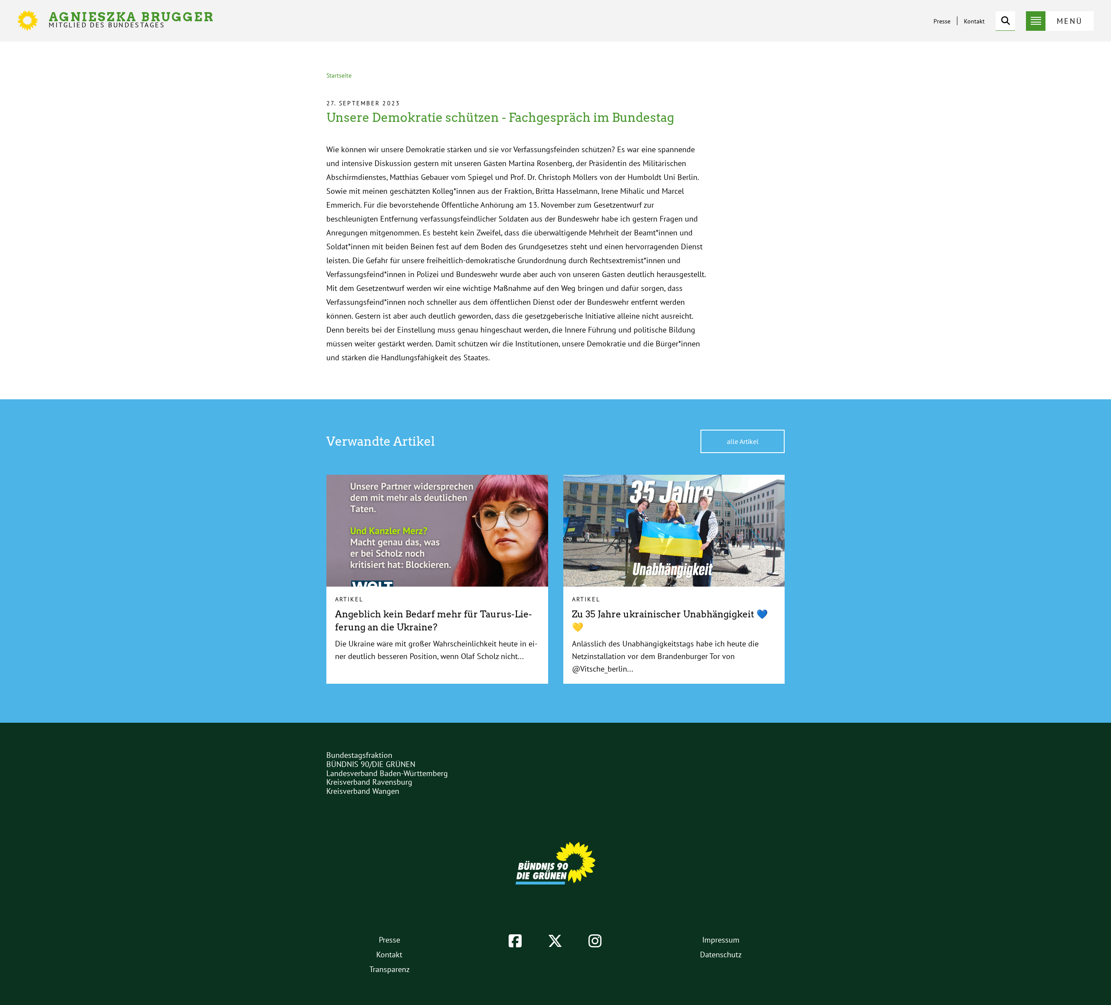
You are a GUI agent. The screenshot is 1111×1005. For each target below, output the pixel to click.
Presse (942, 21)
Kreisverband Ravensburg (369, 782)
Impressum (721, 940)
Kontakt (974, 21)
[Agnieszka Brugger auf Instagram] (595, 940)
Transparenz (389, 969)
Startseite (339, 75)
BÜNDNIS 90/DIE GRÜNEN (370, 764)
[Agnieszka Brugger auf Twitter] (555, 940)
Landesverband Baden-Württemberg (387, 773)
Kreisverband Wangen (362, 791)
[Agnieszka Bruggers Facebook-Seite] (515, 940)
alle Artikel (743, 441)
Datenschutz (721, 954)
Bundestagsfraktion (359, 755)
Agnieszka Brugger (131, 19)
